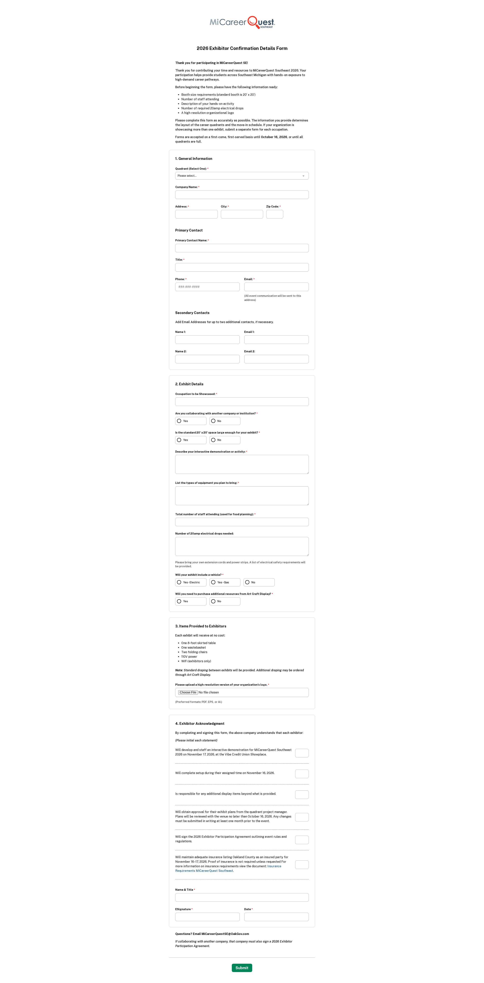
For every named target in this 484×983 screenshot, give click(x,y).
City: (224, 206)
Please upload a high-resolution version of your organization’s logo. (221, 684)
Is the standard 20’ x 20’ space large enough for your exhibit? (216, 432)
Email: (248, 279)
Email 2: (249, 351)
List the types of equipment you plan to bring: (206, 482)
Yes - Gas (223, 582)
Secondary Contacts (192, 313)
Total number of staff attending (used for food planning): (214, 514)
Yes (185, 421)
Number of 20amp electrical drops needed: (204, 533)
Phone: (180, 279)
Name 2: (180, 351)
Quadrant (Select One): (191, 168)
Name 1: (180, 331)
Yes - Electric (191, 582)
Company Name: (186, 187)
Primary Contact (189, 230)
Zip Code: (272, 206)
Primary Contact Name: (191, 240)
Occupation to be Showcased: (195, 394)
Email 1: (249, 331)
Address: (181, 206)
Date (247, 909)
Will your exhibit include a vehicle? (198, 574)
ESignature (183, 909)
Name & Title (184, 889)
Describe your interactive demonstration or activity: (210, 451)
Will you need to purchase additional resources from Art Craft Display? (223, 593)
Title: (179, 259)
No (219, 421)
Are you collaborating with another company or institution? (215, 413)
